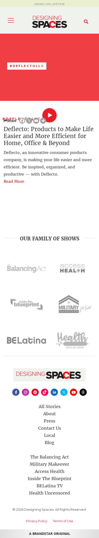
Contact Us (49, 428)
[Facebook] (22, 121)
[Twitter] (29, 121)
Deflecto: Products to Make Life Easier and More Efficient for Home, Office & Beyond (48, 136)
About (49, 413)
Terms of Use (63, 521)
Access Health (49, 471)
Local (49, 435)
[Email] (36, 121)
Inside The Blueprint (49, 478)
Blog (49, 442)
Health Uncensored (49, 493)
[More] (43, 121)
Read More (14, 181)
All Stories (50, 406)
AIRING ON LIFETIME (49, 4)
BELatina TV (50, 486)
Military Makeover (49, 464)
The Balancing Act (49, 457)
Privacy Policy (36, 521)
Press (49, 421)
